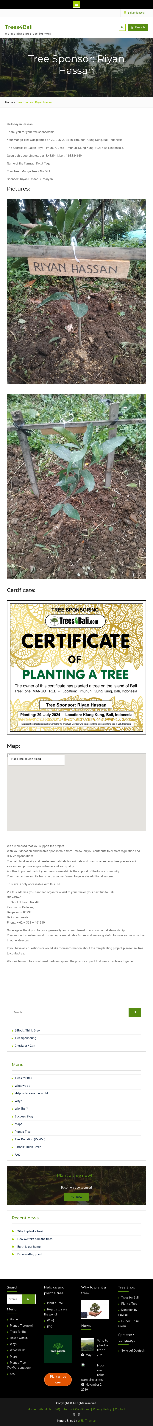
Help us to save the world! (32, 1093)
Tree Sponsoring (25, 1038)
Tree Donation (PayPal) (30, 1139)
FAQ (17, 1155)
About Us (45, 1409)
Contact (120, 1409)
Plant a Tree (22, 1131)
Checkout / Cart (25, 1045)
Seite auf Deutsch (133, 1350)
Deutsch (140, 27)
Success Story (24, 1116)
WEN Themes (87, 1420)
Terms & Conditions (76, 1409)
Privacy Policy (102, 1409)
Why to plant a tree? (30, 1231)
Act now (76, 1196)
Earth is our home (28, 1246)
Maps (18, 1124)
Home (14, 1319)
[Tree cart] (73, 1414)
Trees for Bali (23, 1078)
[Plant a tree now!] (79, 1414)
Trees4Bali (19, 27)
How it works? (19, 1338)
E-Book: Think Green (28, 1030)
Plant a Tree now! (21, 1325)
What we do (22, 1086)
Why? (18, 1101)
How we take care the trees (34, 1239)
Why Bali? (21, 1108)
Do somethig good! (29, 1254)
